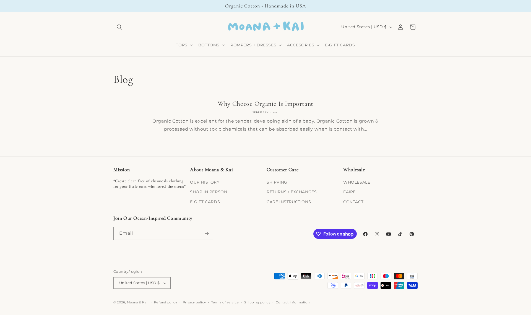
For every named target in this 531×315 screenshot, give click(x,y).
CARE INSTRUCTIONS (289, 201)
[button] (119, 27)
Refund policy (165, 302)
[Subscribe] (207, 233)
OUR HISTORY (205, 182)
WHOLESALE (356, 182)
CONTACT (353, 201)
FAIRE (349, 191)
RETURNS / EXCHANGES (292, 191)
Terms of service (225, 302)
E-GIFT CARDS (205, 201)
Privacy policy (194, 302)
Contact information (292, 302)
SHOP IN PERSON (208, 191)
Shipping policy (257, 302)
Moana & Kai (137, 302)
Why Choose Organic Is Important (265, 104)
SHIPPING (277, 182)
